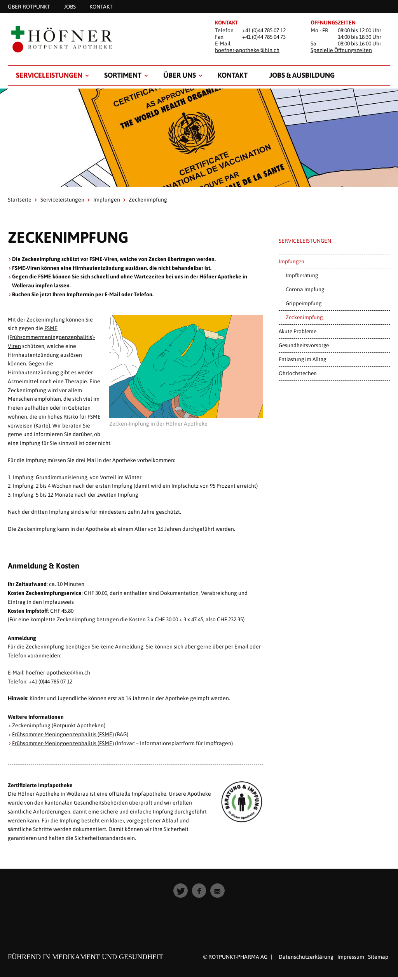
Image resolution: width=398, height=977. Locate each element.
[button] (180, 890)
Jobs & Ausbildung (302, 75)
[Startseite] (103, 39)
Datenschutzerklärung (306, 957)
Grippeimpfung (303, 303)
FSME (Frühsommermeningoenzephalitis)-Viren (51, 337)
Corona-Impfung (305, 289)
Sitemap (378, 957)
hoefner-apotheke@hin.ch (247, 50)
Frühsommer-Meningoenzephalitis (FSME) (63, 734)
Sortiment (122, 75)
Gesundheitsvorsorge (304, 345)
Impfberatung (302, 275)
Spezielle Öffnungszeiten (341, 50)
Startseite (19, 199)
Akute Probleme (297, 331)
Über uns (179, 75)
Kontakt (233, 75)
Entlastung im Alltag (302, 359)
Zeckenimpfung (31, 725)
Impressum (350, 957)
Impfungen (106, 199)
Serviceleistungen (49, 75)
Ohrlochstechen (298, 373)
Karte (42, 425)
